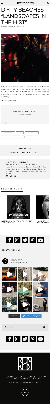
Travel (15, 379)
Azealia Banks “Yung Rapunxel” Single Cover (17, 222)
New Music (6, 137)
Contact (37, 379)
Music (19, 133)
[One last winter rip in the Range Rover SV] (9, 304)
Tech (25, 379)
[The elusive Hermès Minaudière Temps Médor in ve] (40, 289)
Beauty (43, 377)
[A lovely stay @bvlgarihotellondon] (9, 274)
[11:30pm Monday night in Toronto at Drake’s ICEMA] (9, 289)
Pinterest (26, 152)
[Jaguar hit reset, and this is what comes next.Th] (40, 304)
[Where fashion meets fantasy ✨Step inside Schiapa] (25, 274)
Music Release (31, 133)
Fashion (10, 377)
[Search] (48, 3)
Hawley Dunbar (7, 26)
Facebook (14, 152)
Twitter (36, 152)
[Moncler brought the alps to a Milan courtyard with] (25, 289)
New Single (19, 137)
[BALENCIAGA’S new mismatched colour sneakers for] (25, 304)
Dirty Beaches (8, 133)
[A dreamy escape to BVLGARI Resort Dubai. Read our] (40, 274)
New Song (31, 137)
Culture (31, 377)
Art (20, 377)
